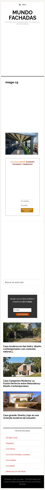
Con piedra (10, 466)
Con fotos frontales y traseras (18, 455)
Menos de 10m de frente (16, 471)
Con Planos (10, 449)
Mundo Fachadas (22, 15)
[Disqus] (22, 248)
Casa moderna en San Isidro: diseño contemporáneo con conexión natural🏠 (22, 349)
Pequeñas (10, 443)
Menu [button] (24, 5)
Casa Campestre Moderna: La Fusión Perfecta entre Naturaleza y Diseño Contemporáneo (21, 383)
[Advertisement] (22, 50)
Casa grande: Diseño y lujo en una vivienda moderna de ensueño (21, 416)
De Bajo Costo (12, 438)
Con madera (11, 460)
